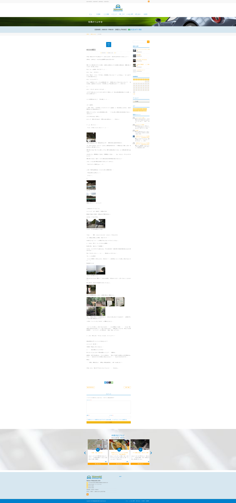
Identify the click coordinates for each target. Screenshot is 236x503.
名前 (88, 415)
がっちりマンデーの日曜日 (139, 124)
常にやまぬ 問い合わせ (143, 59)
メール (111, 415)
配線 (145, 110)
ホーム (90, 15)
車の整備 (98, 15)
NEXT (126, 387)
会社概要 (147, 500)
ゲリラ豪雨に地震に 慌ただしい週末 (118, 452)
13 (141, 85)
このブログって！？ (141, 70)
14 (143, 85)
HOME (88, 34)
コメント (89, 399)
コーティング (114, 15)
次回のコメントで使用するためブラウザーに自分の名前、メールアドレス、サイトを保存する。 (108, 419)
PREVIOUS (91, 387)
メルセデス (141, 110)
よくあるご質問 (130, 15)
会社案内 (145, 15)
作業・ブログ (122, 15)
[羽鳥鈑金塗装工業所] (118, 8)
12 (138, 85)
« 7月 (134, 94)
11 (136, 85)
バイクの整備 (106, 15)
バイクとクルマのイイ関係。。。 (140, 117)
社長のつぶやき (93, 34)
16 (148, 85)
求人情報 (143, 500)
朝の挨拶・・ (139, 54)
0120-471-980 (91, 484)
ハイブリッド (135, 110)
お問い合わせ (137, 15)
